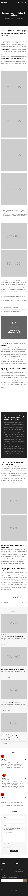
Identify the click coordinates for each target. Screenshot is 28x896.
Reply (25, 759)
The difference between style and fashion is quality (12, 636)
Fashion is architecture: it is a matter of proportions (13, 736)
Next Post (23, 602)
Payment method (18, 869)
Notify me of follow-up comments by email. (10, 843)
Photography (7, 18)
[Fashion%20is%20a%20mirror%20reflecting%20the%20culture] (9, 597)
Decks (2, 866)
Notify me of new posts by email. (8, 847)
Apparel (2, 868)
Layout (14, 594)
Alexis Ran (3, 759)
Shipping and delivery (19, 868)
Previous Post (5, 602)
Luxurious (2, 634)
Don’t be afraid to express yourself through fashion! (13, 669)
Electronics (3, 869)
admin (13, 18)
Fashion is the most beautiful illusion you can (11, 702)
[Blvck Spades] (4, 2)
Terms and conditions (19, 871)
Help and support (18, 866)
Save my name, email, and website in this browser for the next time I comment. (12, 829)
